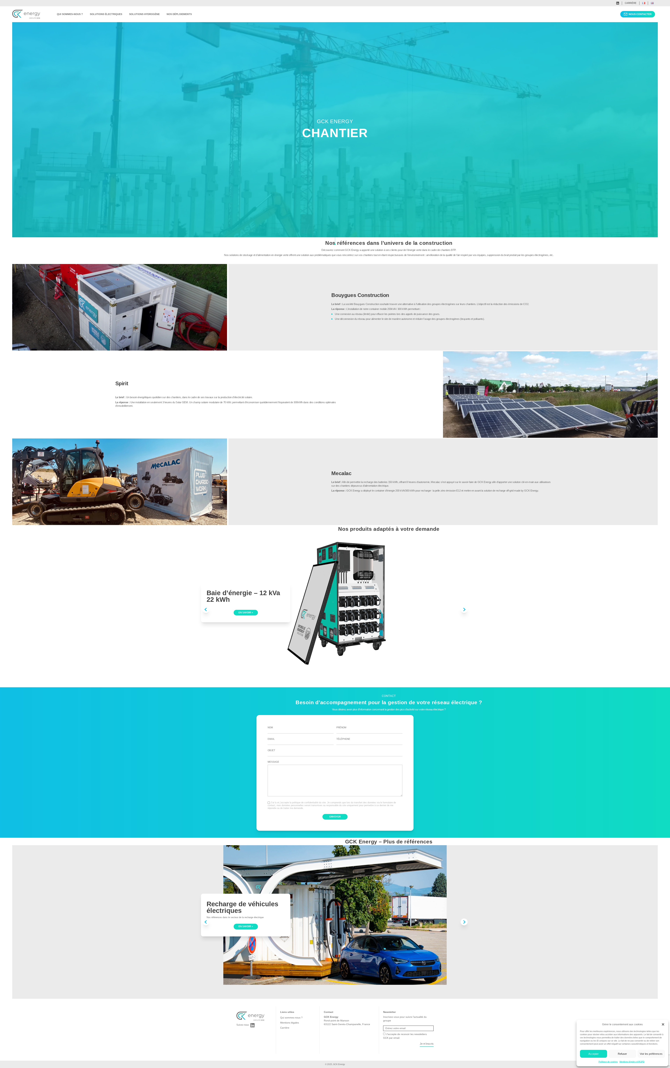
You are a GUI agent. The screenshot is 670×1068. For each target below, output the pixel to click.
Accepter (593, 1053)
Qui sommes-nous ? (70, 14)
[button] (663, 1024)
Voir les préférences (651, 1053)
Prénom (341, 727)
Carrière (630, 3)
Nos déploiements (179, 14)
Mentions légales (289, 1022)
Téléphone (343, 739)
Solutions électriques (106, 14)
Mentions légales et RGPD (632, 1061)
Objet (271, 750)
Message (273, 762)
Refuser (622, 1053)
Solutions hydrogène (144, 14)
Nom (270, 727)
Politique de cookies (608, 1061)
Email (271, 739)
